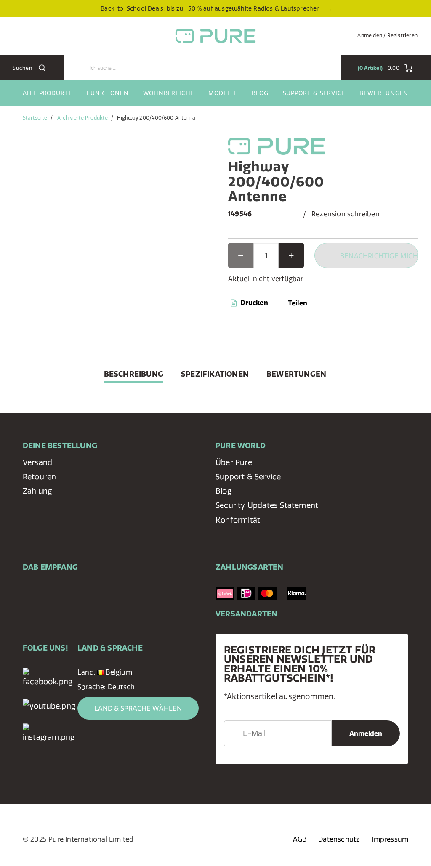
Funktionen (107, 93)
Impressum (390, 839)
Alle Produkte (47, 93)
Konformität (238, 520)
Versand (37, 462)
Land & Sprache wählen (138, 708)
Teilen (297, 303)
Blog (260, 93)
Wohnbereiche (168, 93)
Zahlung (37, 491)
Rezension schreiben (345, 214)
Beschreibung (133, 376)
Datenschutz (339, 839)
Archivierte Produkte (82, 117)
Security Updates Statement (267, 505)
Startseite (35, 117)
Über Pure (234, 462)
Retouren (39, 476)
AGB (300, 839)
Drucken (253, 302)
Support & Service (314, 93)
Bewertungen (383, 93)
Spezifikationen (215, 374)
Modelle (222, 93)
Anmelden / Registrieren (387, 35)
